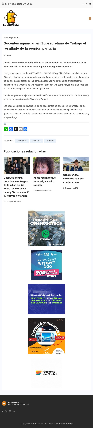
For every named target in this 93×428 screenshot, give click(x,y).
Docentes (36, 140)
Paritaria (50, 140)
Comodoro (22, 140)
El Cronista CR (40, 423)
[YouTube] (90, 4)
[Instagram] (10, 411)
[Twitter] (87, 4)
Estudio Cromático (66, 423)
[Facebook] (83, 4)
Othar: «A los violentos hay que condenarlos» (73, 178)
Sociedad (7, 55)
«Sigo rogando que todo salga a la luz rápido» (44, 181)
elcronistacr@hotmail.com (18, 404)
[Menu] (90, 18)
